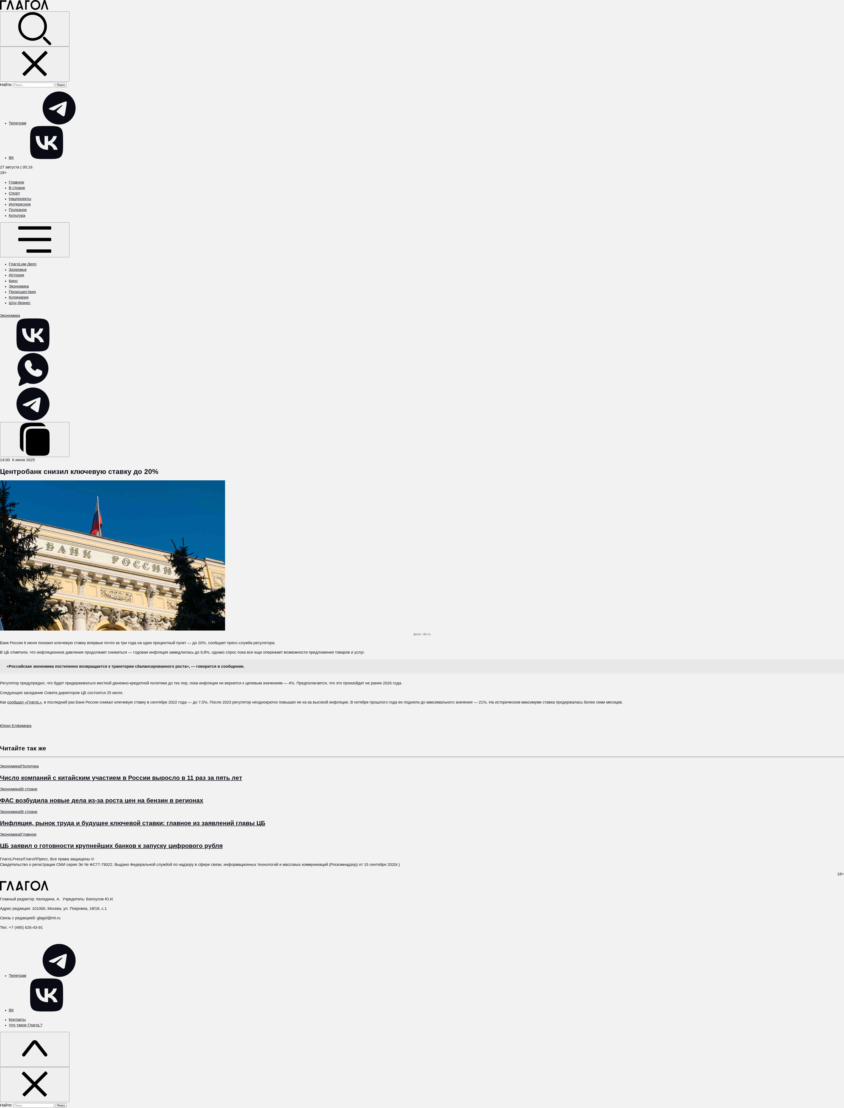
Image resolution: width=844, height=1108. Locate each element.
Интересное (20, 204)
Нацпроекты (20, 199)
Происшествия (22, 292)
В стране (17, 188)
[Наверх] (34, 1049)
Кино (13, 281)
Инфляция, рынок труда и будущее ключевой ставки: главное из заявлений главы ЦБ (132, 823)
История (16, 275)
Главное (16, 182)
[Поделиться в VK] (33, 350)
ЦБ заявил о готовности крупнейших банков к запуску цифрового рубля (111, 845)
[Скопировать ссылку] (34, 439)
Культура (17, 215)
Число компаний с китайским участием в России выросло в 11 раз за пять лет (121, 777)
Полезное (18, 210)
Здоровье (18, 269)
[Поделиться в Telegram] (33, 419)
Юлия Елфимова (15, 726)
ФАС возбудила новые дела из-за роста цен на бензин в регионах (101, 800)
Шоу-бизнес (20, 303)
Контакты (17, 1019)
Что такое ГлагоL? (25, 1025)
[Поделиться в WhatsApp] (33, 384)
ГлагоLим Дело (22, 264)
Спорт (14, 193)
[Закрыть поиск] (34, 64)
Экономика (19, 286)
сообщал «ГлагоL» (24, 702)
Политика (30, 766)
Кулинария (19, 297)
